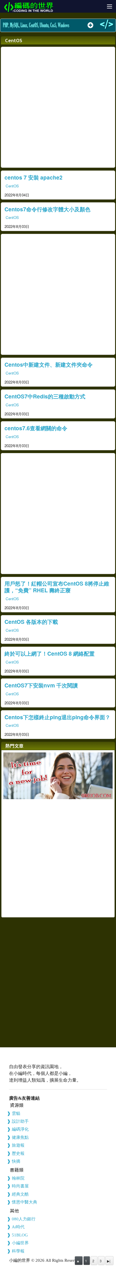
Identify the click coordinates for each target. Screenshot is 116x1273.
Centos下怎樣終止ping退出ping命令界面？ (57, 717)
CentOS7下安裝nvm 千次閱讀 (41, 685)
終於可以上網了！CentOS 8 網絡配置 (50, 653)
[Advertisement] (58, 107)
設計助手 (20, 1121)
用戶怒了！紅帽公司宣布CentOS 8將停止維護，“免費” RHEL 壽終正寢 (57, 586)
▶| (108, 1260)
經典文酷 (20, 1194)
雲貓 (16, 1113)
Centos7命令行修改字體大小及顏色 (47, 209)
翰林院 (18, 1178)
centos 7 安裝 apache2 (34, 177)
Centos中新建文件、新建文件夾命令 (49, 364)
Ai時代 (18, 1227)
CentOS (12, 186)
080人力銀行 (23, 1219)
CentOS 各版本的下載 (31, 622)
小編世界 (20, 1243)
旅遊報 (18, 1145)
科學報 (18, 1251)
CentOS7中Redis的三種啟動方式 (45, 396)
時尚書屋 (20, 1186)
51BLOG (20, 1235)
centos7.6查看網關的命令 (36, 428)
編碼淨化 (20, 1129)
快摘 (16, 1161)
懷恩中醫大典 (24, 1202)
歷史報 (18, 1153)
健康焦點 (20, 1137)
